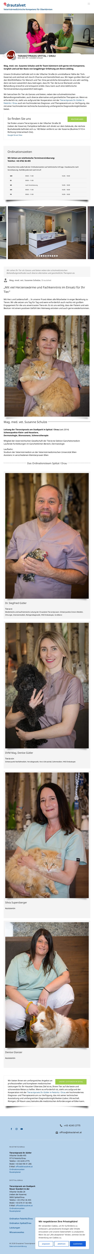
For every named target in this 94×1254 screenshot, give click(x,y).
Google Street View (15, 135)
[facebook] (11, 1129)
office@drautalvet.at (24, 1166)
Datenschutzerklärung (18, 1246)
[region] (62, 1233)
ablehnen (61, 1244)
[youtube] (22, 1129)
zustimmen (77, 1244)
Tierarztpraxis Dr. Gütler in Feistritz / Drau (46, 1092)
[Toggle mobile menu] (89, 3)
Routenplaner (15, 1172)
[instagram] (16, 1129)
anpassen (46, 1244)
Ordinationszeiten (16, 1169)
